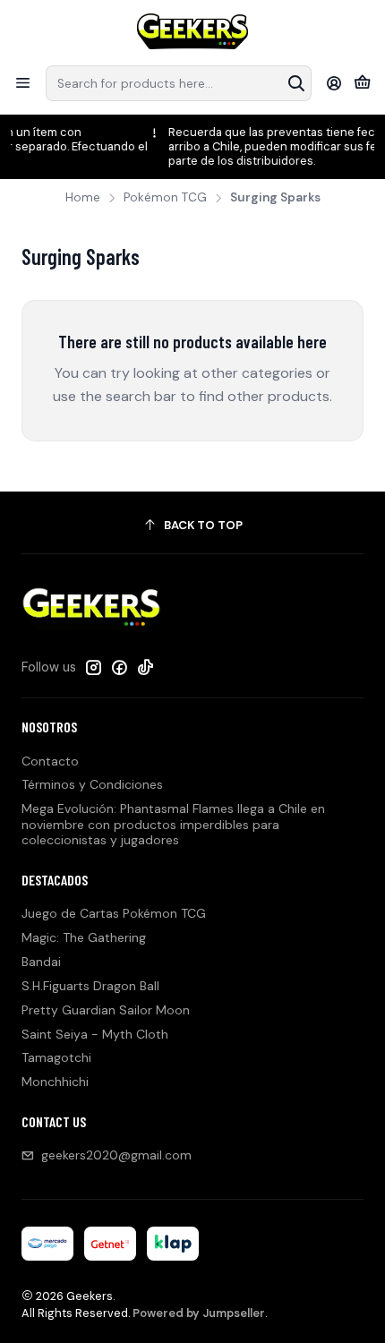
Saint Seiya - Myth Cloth (94, 1034)
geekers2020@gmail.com (116, 1155)
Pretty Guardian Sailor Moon (105, 1010)
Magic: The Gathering (83, 937)
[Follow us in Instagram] (93, 667)
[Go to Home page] (193, 31)
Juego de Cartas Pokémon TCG (113, 913)
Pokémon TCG (165, 198)
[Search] (296, 83)
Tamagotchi (56, 1057)
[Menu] (23, 83)
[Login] (334, 83)
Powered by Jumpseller (199, 1313)
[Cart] (362, 83)
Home (82, 198)
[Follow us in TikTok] (145, 667)
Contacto (50, 761)
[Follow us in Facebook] (119, 667)
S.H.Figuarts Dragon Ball (90, 986)
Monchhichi (55, 1082)
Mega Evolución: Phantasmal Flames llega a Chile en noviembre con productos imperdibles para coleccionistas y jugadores (173, 824)
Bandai (41, 962)
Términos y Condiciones (92, 784)
